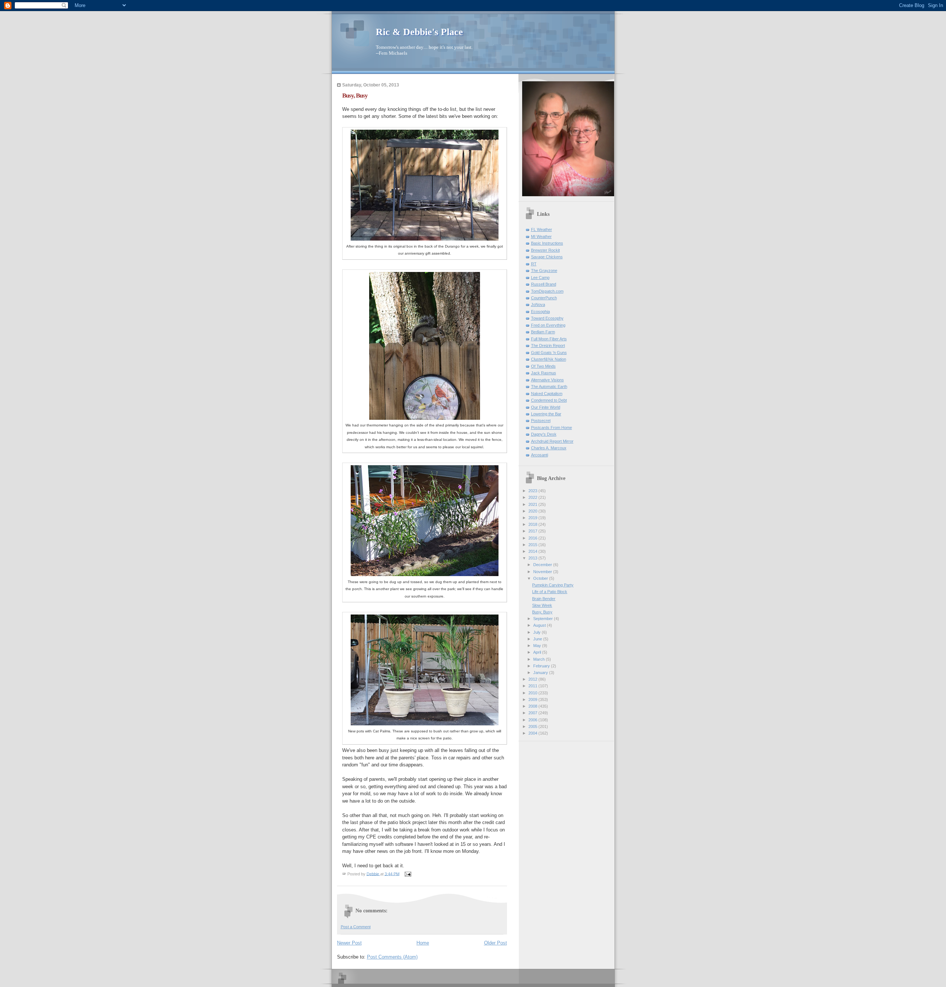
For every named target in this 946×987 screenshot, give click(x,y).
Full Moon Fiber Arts (549, 339)
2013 (533, 558)
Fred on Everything (548, 325)
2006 (533, 720)
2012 (533, 679)
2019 (533, 517)
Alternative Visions (547, 380)
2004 (533, 733)
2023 (533, 491)
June (538, 639)
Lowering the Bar (546, 414)
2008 (533, 706)
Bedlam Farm (543, 332)
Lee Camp (540, 277)
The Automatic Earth (549, 386)
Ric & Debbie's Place (419, 32)
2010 (533, 693)
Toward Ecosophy (547, 318)
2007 (533, 713)
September (543, 618)
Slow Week (542, 605)
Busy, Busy (542, 612)
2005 (533, 726)
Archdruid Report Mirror (552, 441)
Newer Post (349, 943)
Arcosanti (539, 455)
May (537, 645)
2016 (533, 538)
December (543, 564)
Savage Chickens (547, 257)
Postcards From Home (551, 427)
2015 (533, 544)
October (541, 578)
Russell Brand (543, 284)
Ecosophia (540, 311)
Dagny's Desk (544, 434)
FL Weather (541, 229)
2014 (533, 551)
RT (534, 264)
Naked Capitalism (546, 393)
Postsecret (541, 420)
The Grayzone (544, 270)
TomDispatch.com (547, 291)
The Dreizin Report (548, 345)
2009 (533, 699)
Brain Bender (543, 598)
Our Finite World (545, 407)
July (537, 632)
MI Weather (541, 236)
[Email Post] (408, 873)
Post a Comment (356, 927)
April (537, 652)
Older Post (495, 943)
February (542, 666)
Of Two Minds (543, 366)
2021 (533, 504)
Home (422, 943)
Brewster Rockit (545, 250)
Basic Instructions (547, 243)
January (541, 672)
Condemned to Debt (549, 400)
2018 (533, 524)
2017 (533, 531)
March (539, 659)
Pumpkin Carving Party (553, 585)
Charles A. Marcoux (548, 448)
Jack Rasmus (543, 373)
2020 (533, 511)
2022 (533, 497)
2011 (533, 686)
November (543, 571)
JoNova (538, 304)
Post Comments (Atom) (392, 957)
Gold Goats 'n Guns (549, 352)
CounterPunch (544, 298)
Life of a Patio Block (549, 591)
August (540, 625)
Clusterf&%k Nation (548, 359)
